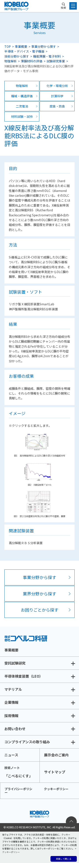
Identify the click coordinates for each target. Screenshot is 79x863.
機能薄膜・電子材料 (47, 56)
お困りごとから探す (39, 610)
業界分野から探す (39, 593)
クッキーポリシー (56, 789)
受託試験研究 (14, 663)
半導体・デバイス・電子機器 (24, 51)
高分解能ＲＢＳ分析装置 (26, 543)
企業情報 (11, 702)
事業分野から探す (43, 46)
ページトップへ (71, 821)
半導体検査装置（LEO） (23, 676)
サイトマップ (54, 771)
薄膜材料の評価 (31, 61)
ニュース (11, 754)
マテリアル (13, 689)
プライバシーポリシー (18, 791)
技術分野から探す (16, 56)
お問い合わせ (14, 728)
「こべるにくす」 (18, 772)
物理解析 (10, 61)
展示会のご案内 (56, 754)
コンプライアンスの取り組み (27, 741)
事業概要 (21, 46)
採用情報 (11, 715)
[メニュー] (73, 6)
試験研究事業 (56, 61)
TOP (7, 46)
